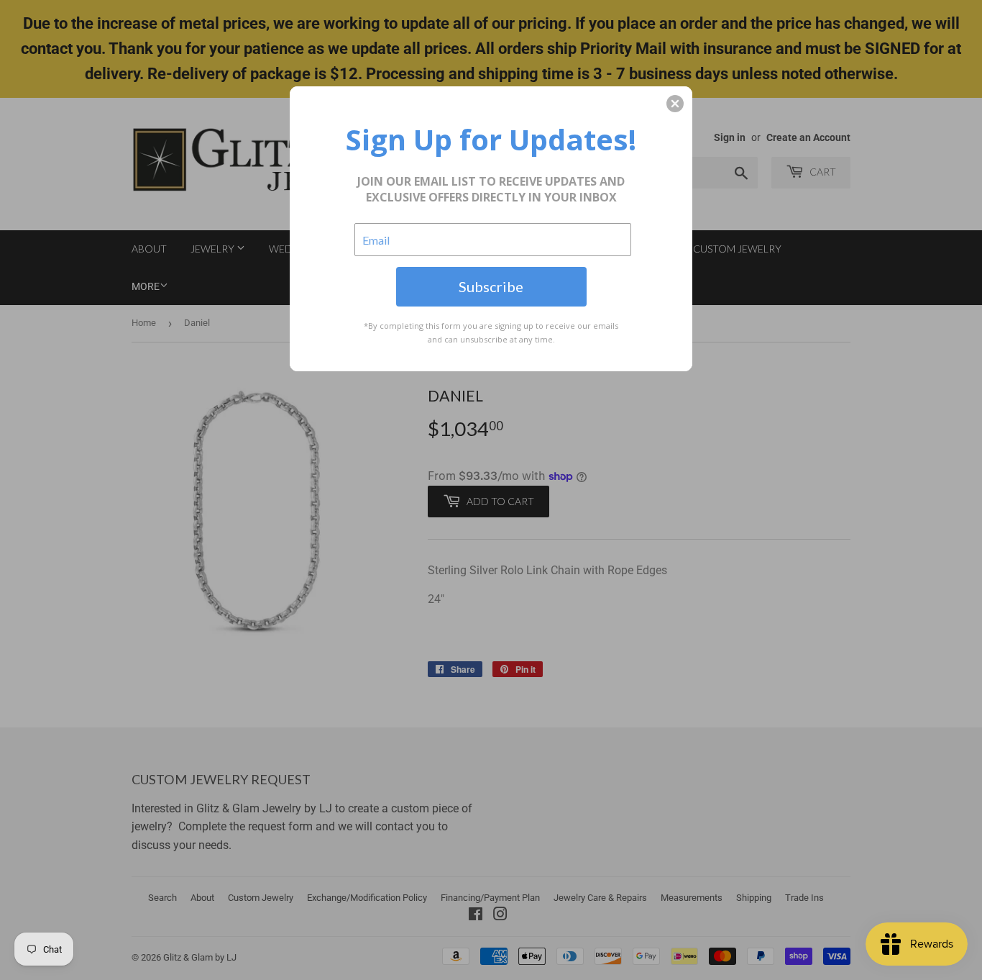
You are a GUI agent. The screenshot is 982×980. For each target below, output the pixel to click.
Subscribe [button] (491, 286)
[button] (675, 103)
